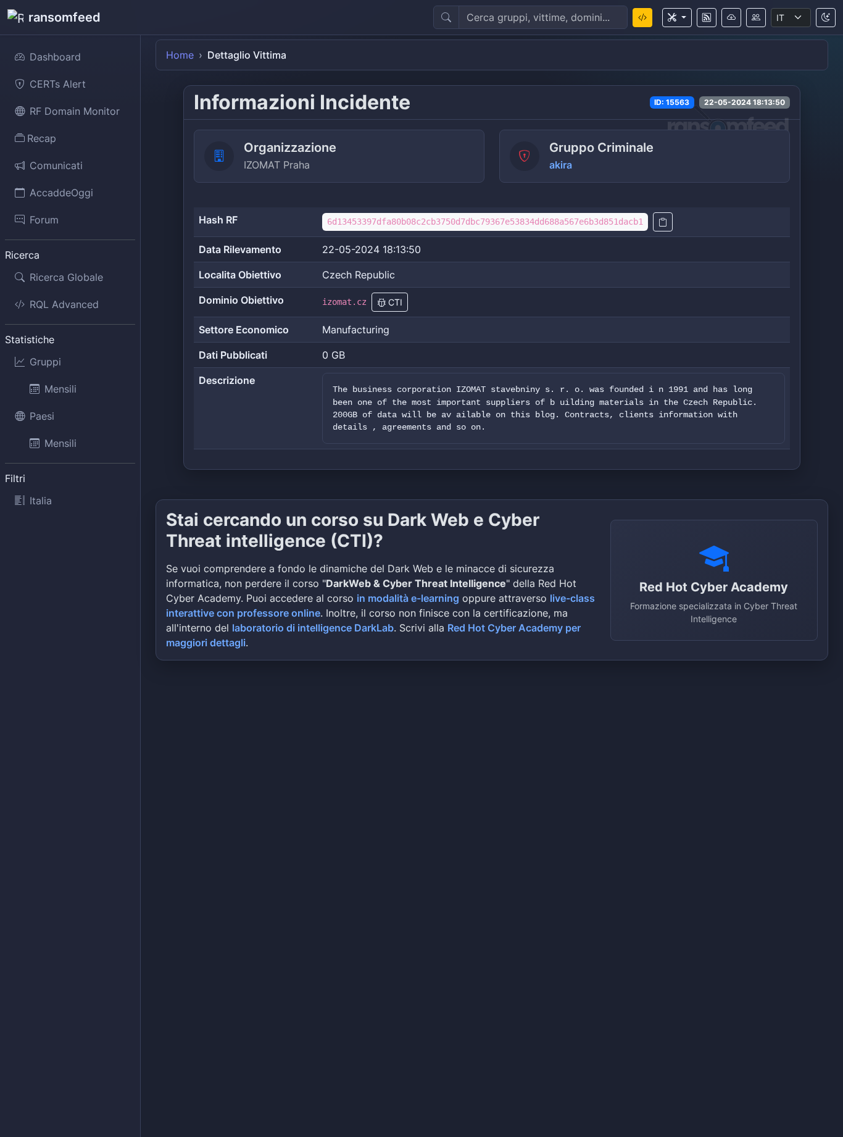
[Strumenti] (677, 17)
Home (180, 55)
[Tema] (826, 17)
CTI (394, 302)
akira (560, 165)
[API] (731, 17)
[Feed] (706, 17)
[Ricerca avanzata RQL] (642, 17)
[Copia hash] (663, 221)
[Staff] (756, 17)
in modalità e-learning (408, 598)
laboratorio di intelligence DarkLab (313, 628)
